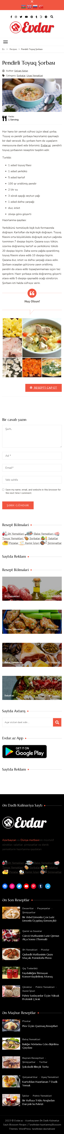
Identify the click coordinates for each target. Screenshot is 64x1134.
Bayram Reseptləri (33, 1058)
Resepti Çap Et (45, 388)
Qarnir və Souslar (32, 931)
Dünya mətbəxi (30, 840)
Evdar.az (46, 145)
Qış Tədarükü (30, 968)
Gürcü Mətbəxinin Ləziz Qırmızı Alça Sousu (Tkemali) (40, 937)
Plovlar (45, 949)
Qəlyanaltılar (30, 1077)
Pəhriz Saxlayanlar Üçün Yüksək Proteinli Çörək (40, 997)
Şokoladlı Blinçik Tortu (35, 1066)
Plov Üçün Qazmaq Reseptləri (40, 1026)
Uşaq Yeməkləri (34, 75)
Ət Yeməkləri (16, 534)
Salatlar (53, 538)
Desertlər (28, 908)
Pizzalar (13, 543)
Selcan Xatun (21, 70)
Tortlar (43, 1062)
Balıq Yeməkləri (43, 534)
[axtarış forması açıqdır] (52, 16)
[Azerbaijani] (23, 6)
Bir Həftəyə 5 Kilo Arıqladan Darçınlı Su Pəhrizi (38, 1102)
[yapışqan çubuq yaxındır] (32, 1)
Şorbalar (21, 75)
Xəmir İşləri (32, 543)
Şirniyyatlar (54, 543)
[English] (29, 6)
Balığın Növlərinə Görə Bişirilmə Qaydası (40, 1045)
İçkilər (25, 1095)
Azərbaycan (9, 840)
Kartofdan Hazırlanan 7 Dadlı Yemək (39, 1083)
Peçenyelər (43, 908)
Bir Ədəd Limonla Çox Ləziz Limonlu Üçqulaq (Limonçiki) (39, 918)
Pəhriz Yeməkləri (45, 987)
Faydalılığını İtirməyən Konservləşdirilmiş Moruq (37, 974)
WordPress (25, 1129)
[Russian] (35, 6)
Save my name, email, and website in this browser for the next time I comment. (33, 491)
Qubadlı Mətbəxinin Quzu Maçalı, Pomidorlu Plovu (37, 956)
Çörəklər (27, 987)
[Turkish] (41, 6)
